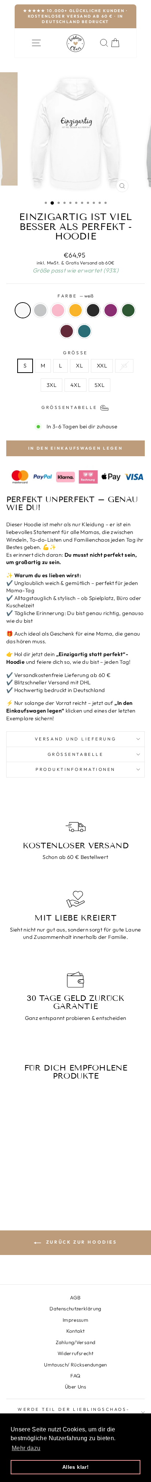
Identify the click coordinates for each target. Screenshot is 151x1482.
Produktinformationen (75, 769)
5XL (99, 384)
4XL (75, 384)
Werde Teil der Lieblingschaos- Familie (74, 1412)
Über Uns (75, 1386)
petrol (84, 331)
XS (124, 365)
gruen (128, 310)
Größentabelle (75, 754)
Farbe (75, 296)
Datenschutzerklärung (75, 1308)
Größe (75, 352)
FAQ (75, 1375)
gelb (75, 310)
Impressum (75, 1320)
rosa (58, 310)
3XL (51, 384)
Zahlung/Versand (76, 1342)
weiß (22, 310)
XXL (102, 365)
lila (110, 310)
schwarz (93, 310)
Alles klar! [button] (75, 1467)
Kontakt (75, 1331)
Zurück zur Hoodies (80, 1242)
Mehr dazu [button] (26, 1448)
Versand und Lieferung (75, 739)
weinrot (66, 331)
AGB (75, 1297)
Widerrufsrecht (75, 1353)
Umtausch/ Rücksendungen (75, 1364)
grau (40, 310)
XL (79, 365)
